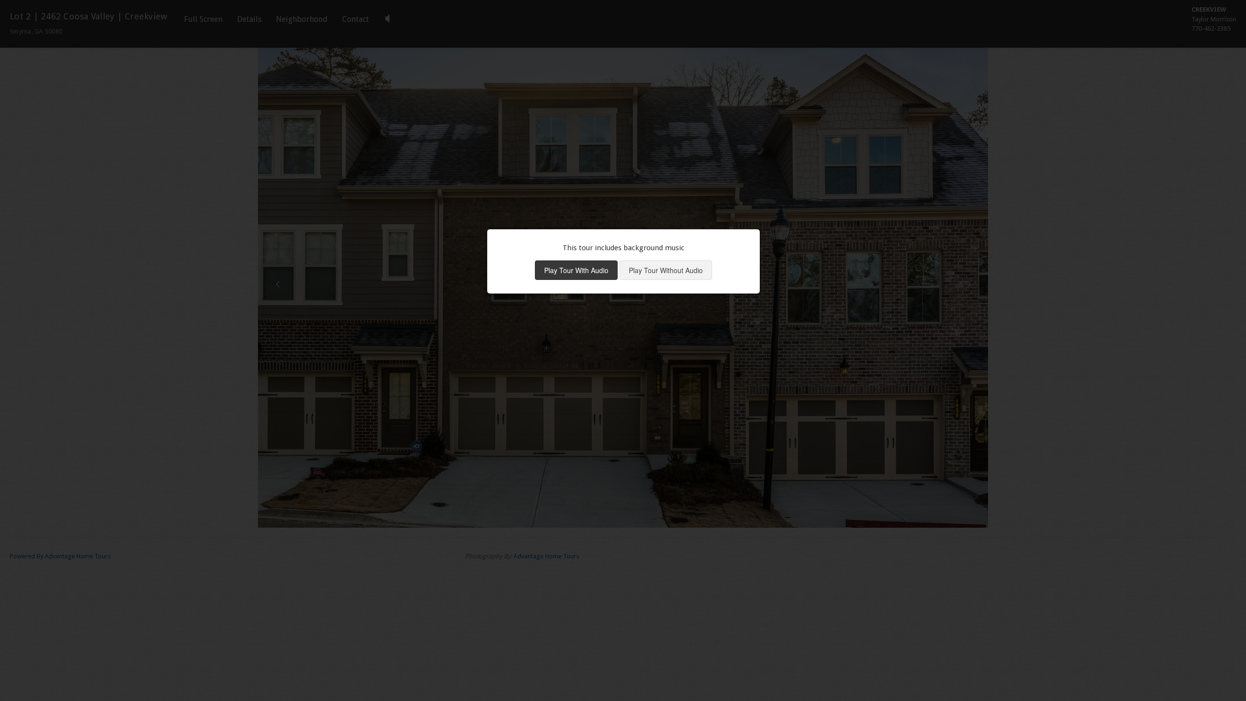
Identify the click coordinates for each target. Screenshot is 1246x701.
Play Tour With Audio (576, 270)
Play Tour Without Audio (666, 270)
